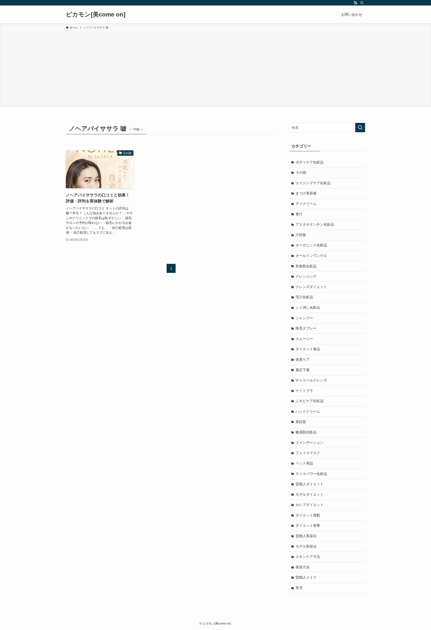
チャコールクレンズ (311, 380)
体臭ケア (303, 359)
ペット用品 (304, 463)
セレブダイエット (309, 505)
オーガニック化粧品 (311, 245)
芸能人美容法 (306, 536)
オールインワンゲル (311, 256)
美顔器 (301, 422)
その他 (301, 172)
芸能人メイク (306, 577)
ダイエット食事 (308, 525)
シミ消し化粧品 (308, 308)
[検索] (362, 2)
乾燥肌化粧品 (306, 266)
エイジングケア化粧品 (313, 183)
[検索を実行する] (360, 127)
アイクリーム (306, 204)
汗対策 (301, 235)
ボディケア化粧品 (309, 162)
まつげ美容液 (306, 193)
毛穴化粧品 (304, 297)
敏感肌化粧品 (306, 432)
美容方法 (303, 567)
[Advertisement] (215, 67)
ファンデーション (309, 443)
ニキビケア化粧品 (309, 401)
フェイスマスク (308, 453)
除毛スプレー (306, 328)
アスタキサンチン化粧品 (315, 224)
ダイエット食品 (308, 349)
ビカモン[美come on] (95, 14)
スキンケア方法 (308, 557)
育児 (299, 588)
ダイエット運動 (308, 515)
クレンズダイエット (311, 287)
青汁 (299, 214)
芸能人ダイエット (309, 484)
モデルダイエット (309, 494)
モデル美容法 (306, 546)
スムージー (304, 339)
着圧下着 (303, 370)
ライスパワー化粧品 (311, 474)
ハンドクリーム (308, 411)
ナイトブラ (304, 391)
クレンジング (306, 276)
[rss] (355, 2)
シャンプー (304, 318)
